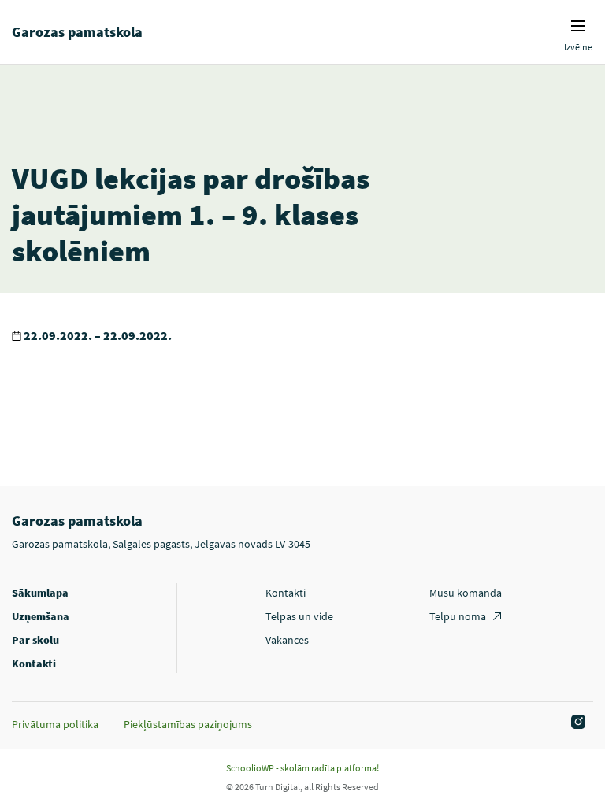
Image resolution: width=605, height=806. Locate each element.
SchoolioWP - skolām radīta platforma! (302, 768)
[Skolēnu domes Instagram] (576, 722)
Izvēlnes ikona (578, 26)
